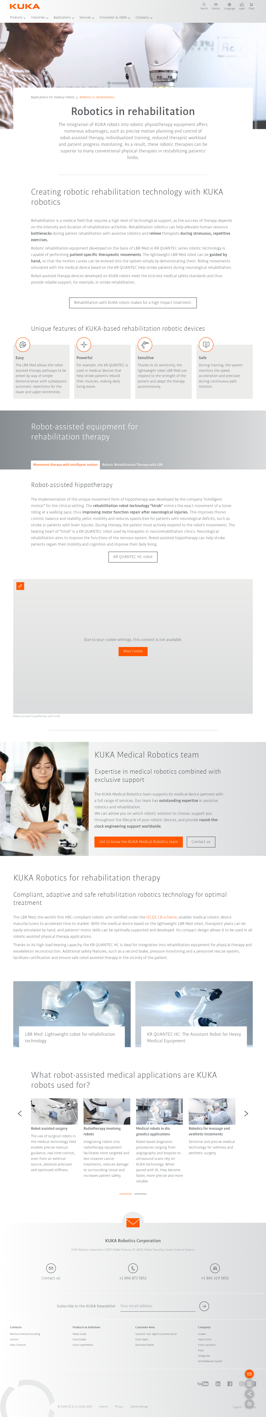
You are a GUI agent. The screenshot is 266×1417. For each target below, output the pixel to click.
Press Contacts (18, 1345)
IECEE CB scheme (161, 917)
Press (201, 1350)
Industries (38, 17)
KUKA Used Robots (83, 1345)
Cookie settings (139, 1406)
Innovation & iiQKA (113, 17)
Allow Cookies (133, 651)
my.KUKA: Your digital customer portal (156, 1334)
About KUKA (204, 1339)
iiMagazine (204, 1356)
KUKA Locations (207, 1345)
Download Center (144, 1345)
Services (85, 17)
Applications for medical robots (52, 97)
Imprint (103, 1406)
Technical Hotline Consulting (25, 1334)
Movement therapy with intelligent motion (65, 465)
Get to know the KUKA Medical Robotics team (138, 842)
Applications (62, 17)
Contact (14, 1339)
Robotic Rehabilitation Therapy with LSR (132, 465)
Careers (202, 1334)
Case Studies (79, 1339)
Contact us (201, 842)
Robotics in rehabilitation (97, 97)
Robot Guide (79, 1334)
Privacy (119, 1406)
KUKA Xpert (141, 1339)
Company (142, 17)
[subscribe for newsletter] (204, 1306)
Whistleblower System (210, 1361)
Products (16, 17)
